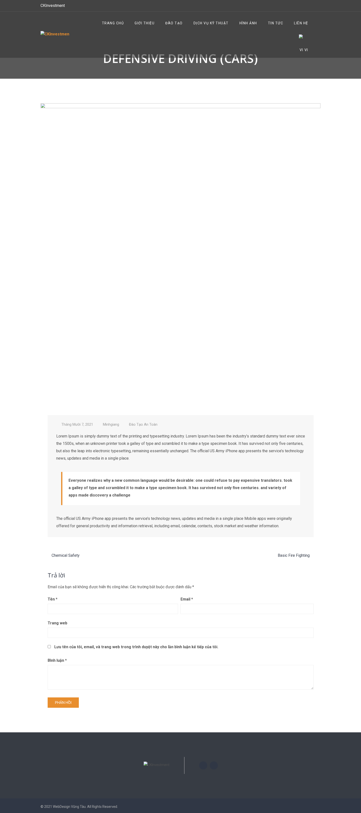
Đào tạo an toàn (143, 424)
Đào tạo (174, 23)
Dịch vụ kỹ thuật (211, 23)
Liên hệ (301, 23)
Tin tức (275, 23)
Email (186, 599)
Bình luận (57, 660)
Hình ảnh (248, 23)
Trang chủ (113, 23)
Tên (52, 599)
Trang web (57, 623)
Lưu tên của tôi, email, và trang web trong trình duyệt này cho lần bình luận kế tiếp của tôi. (136, 647)
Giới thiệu (144, 23)
